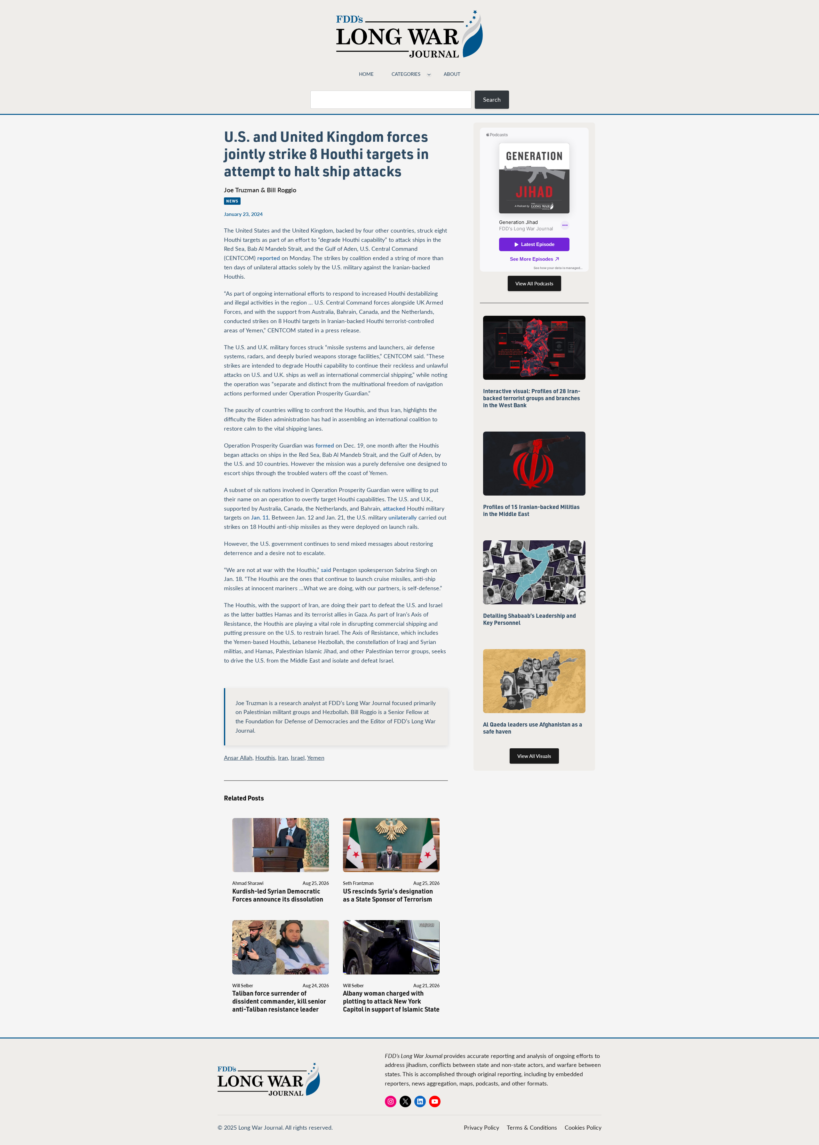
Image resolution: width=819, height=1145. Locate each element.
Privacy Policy (481, 1127)
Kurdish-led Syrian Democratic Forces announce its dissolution (277, 895)
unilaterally (402, 517)
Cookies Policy (583, 1127)
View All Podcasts (534, 283)
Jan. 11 (260, 517)
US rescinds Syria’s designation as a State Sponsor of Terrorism (388, 895)
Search (492, 99)
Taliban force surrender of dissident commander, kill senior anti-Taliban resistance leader (279, 1001)
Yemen (315, 757)
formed (324, 445)
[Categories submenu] (429, 74)
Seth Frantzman (358, 883)
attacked (394, 508)
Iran (283, 757)
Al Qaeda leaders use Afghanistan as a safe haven (532, 728)
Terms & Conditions (532, 1127)
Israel (298, 757)
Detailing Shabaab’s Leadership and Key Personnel (529, 619)
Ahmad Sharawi (247, 883)
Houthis (265, 757)
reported (268, 258)
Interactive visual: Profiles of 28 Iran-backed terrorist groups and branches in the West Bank (531, 398)
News (232, 200)
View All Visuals (534, 756)
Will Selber (242, 985)
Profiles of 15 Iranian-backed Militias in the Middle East (531, 510)
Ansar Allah (238, 757)
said (326, 570)
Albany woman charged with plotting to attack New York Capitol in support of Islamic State (391, 1001)
